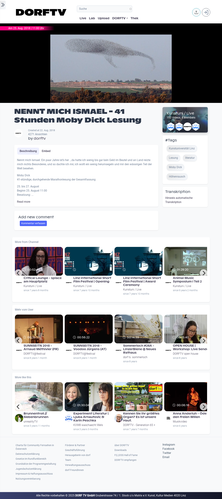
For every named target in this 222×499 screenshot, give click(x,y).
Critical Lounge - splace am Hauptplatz (43, 279)
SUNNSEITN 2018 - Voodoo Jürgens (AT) (89, 347)
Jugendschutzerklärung (28, 468)
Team (68, 460)
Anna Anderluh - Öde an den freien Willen (192, 415)
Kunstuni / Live (180, 113)
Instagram (169, 444)
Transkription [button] (177, 191)
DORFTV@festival (34, 353)
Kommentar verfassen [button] (33, 223)
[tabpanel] (86, 181)
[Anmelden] (206, 12)
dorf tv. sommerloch (135, 357)
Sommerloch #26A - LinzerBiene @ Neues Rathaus (139, 349)
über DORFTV (121, 445)
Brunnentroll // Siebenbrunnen (36, 415)
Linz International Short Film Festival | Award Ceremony (142, 281)
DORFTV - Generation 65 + (139, 425)
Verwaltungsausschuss (77, 465)
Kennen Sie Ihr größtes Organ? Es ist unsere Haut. (141, 417)
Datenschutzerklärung (28, 454)
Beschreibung (28, 151)
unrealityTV (31, 421)
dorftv (40, 138)
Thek (134, 18)
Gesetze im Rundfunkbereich (31, 458)
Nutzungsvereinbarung (28, 478)
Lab (92, 18)
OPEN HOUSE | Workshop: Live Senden (192, 347)
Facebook (168, 448)
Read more (23, 201)
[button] (196, 12)
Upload (103, 18)
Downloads (120, 450)
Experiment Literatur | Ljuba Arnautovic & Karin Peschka (91, 417)
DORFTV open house (185, 353)
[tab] (28, 151)
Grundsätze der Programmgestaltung (36, 463)
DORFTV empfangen (125, 460)
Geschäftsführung (75, 450)
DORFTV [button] (119, 18)
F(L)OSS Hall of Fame (126, 455)
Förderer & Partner (75, 445)
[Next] (203, 273)
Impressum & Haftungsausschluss (34, 473)
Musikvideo (180, 421)
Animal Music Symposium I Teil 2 (187, 279)
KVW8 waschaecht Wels (88, 425)
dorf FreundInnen (74, 470)
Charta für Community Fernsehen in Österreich (35, 447)
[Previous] (18, 273)
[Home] (41, 12)
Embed (46, 151)
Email (166, 457)
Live (83, 18)
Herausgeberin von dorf (77, 455)
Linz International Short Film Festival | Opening (92, 279)
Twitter (167, 453)
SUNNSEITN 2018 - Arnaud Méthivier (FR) (41, 347)
